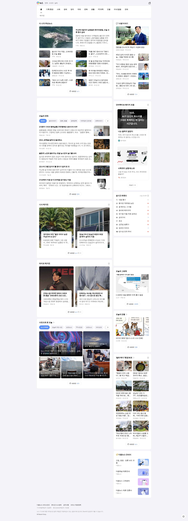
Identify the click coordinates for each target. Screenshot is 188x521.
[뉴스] (41, 3)
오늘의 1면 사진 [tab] (57, 327)
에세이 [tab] (43, 121)
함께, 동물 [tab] (63, 121)
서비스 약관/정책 (76, 505)
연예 (46, 3)
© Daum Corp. (41, 514)
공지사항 (66, 505)
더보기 (131, 185)
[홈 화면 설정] (183, 516)
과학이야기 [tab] (99, 121)
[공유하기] (149, 3)
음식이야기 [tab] (52, 121)
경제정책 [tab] (74, 121)
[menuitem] (41, 9)
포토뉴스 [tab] (69, 327)
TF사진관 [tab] (79, 327)
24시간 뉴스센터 (56, 505)
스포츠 (51, 3)
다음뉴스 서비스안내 (43, 505)
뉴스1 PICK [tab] (44, 327)
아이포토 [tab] (99, 327)
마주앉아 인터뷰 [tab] (86, 121)
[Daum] (38, 3)
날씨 (56, 3)
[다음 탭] (108, 121)
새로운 (75, 91)
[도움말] (108, 204)
